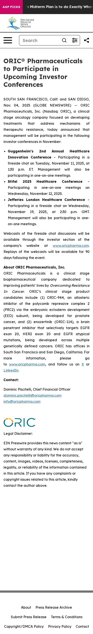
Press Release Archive (53, 607)
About (26, 607)
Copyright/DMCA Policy (24, 626)
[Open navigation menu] (7, 40)
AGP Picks (11, 7)
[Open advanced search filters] (74, 40)
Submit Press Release (28, 617)
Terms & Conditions (66, 617)
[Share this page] (86, 40)
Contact (82, 626)
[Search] (64, 40)
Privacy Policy (59, 626)
